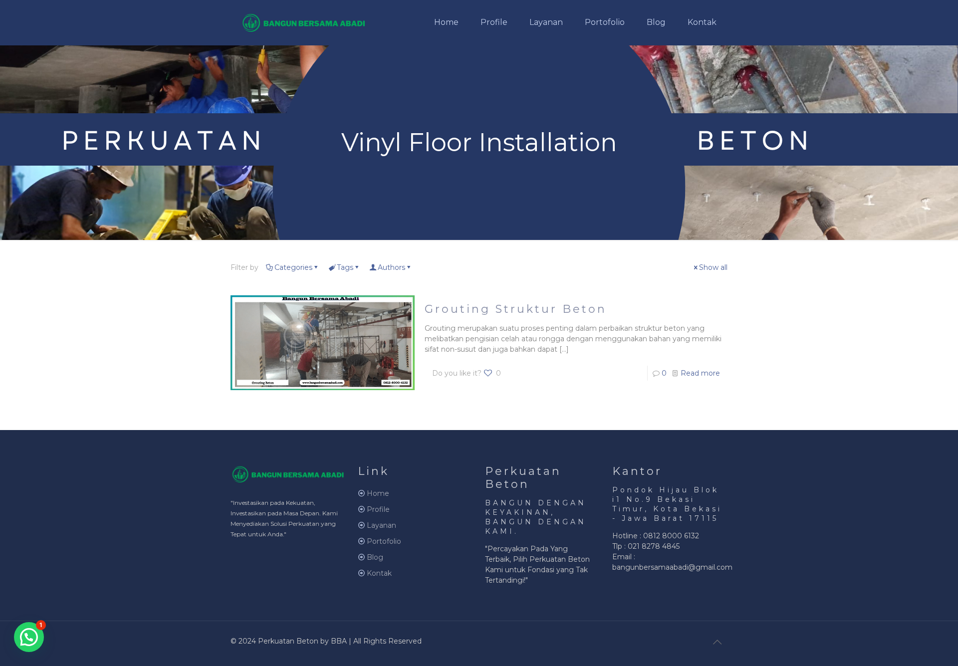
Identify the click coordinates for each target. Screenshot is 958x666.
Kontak (379, 573)
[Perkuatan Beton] (303, 22)
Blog (375, 557)
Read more (700, 373)
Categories (293, 267)
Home (378, 493)
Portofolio (384, 541)
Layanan (381, 525)
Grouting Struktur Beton (516, 309)
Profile (378, 509)
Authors (391, 267)
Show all (713, 267)
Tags (345, 267)
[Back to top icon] (717, 642)
